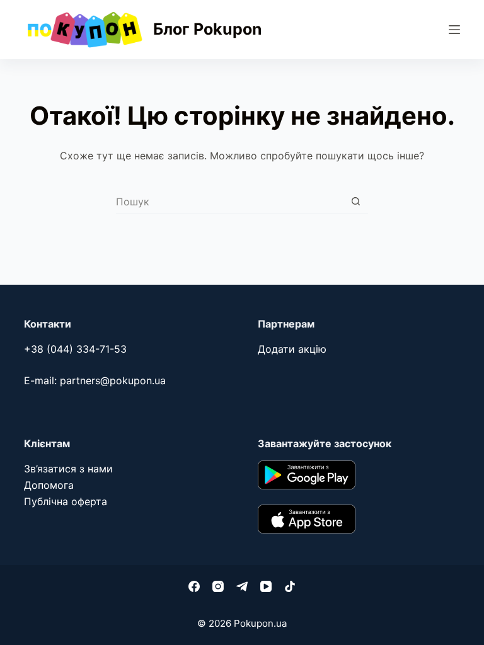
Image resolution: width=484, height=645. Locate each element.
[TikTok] (290, 586)
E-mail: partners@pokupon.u (92, 380)
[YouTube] (266, 586)
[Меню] (454, 29)
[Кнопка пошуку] (355, 201)
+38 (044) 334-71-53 (75, 349)
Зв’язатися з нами (68, 468)
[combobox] (229, 201)
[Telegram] (242, 586)
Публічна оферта (65, 501)
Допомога (49, 485)
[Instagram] (218, 586)
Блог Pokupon (207, 29)
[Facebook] (194, 586)
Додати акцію (292, 349)
